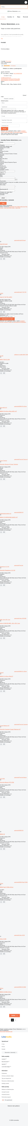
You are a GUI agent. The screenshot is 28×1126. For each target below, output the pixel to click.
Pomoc (3, 1046)
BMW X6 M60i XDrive (6, 992)
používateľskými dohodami (20, 132)
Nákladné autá (9, 1031)
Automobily (3, 1031)
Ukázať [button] (11, 73)
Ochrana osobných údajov (8, 1075)
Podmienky (4, 1073)
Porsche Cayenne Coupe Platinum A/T (10, 729)
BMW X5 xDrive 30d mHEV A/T (8, 411)
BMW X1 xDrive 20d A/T (6, 676)
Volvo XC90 (3, 939)
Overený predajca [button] (5, 49)
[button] (26, 2)
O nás (3, 1044)
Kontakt (3, 1049)
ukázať (3, 197)
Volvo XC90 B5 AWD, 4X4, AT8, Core (10, 623)
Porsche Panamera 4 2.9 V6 (7, 570)
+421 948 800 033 (17, 73)
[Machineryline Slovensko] (10, 2)
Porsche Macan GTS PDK (7, 782)
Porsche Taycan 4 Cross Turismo (9, 464)
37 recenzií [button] (13, 65)
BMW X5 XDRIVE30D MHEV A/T (9, 517)
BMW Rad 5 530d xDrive (6, 887)
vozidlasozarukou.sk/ (6, 77)
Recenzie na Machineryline (8, 1081)
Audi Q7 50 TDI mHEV (6, 297)
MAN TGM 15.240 (5, 359)
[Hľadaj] (25, 6)
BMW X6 (2, 834)
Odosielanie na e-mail (7, 318)
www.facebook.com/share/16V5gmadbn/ (10, 79)
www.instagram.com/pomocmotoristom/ (10, 80)
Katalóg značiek (5, 1083)
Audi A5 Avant (3, 244)
